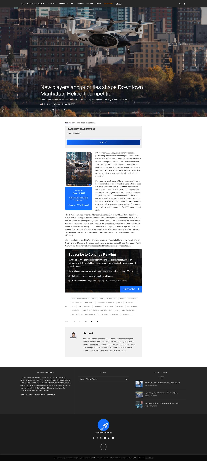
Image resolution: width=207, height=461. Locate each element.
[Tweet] (47, 109)
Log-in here (69, 123)
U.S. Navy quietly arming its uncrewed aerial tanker (162, 403)
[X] (97, 438)
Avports (122, 298)
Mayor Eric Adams (132, 306)
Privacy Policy (40, 395)
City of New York (77, 302)
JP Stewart (120, 306)
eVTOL (73, 306)
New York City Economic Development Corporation (98, 310)
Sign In (98, 4)
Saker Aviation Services (128, 310)
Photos (81, 4)
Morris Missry (76, 310)
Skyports (74, 314)
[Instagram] (101, 438)
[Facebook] (93, 438)
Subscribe (108, 4)
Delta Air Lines (89, 302)
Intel (73, 4)
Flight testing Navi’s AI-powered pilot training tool (161, 393)
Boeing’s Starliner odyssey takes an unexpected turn (162, 382)
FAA (80, 306)
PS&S (117, 310)
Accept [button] (141, 458)
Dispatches (63, 4)
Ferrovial (87, 306)
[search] (126, 379)
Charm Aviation (133, 298)
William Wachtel (126, 314)
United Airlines (104, 314)
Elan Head (47, 104)
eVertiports (129, 302)
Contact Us (51, 395)
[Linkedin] (109, 438)
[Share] (41, 109)
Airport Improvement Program (80, 298)
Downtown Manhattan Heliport (105, 302)
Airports (57, 104)
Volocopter (115, 314)
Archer (95, 298)
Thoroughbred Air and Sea (88, 314)
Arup (102, 298)
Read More (149, 458)
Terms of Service (26, 395)
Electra (120, 302)
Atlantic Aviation (111, 298)
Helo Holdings (98, 306)
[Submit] (59, 109)
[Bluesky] (113, 438)
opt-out (126, 458)
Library (51, 4)
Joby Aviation (109, 306)
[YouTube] (105, 438)
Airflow (89, 4)
